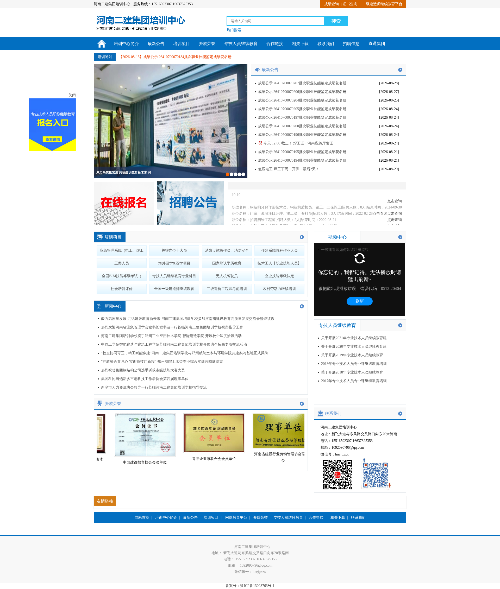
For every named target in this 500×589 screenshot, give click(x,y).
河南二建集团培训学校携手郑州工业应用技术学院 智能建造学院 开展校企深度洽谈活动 (171, 336)
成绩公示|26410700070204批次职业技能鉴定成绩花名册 (302, 100)
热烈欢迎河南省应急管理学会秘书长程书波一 (127, 172)
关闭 (44, 116)
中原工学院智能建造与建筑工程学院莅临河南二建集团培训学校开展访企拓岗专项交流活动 (174, 344)
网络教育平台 (236, 518)
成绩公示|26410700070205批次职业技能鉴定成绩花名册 (302, 109)
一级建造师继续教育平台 (382, 4)
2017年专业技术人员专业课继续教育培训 (354, 381)
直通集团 (376, 43)
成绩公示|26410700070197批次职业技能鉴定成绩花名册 (302, 117)
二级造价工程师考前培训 (227, 289)
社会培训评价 (122, 289)
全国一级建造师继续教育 (174, 289)
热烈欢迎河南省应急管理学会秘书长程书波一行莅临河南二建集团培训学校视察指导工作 (172, 327)
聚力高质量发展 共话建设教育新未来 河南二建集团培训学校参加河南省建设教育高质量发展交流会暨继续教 (187, 319)
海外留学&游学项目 (174, 263)
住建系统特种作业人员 (279, 250)
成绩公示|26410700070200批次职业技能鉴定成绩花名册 (302, 126)
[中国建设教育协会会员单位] (136, 456)
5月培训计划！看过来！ (162, 57)
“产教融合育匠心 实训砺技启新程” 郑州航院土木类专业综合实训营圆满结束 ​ (162, 362)
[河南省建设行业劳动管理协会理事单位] (274, 447)
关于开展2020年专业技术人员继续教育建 (354, 347)
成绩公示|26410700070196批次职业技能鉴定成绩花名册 (302, 135)
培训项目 (181, 43)
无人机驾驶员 (227, 276)
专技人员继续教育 (241, 43)
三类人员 (121, 263)
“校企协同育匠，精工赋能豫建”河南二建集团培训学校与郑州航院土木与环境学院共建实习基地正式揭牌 (184, 353)
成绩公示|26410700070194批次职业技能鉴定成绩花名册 (302, 160)
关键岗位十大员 (174, 250)
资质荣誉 (207, 43)
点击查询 (394, 205)
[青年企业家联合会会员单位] (205, 452)
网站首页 (142, 518)
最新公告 (156, 43)
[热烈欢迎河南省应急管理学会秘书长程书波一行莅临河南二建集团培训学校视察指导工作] (170, 121)
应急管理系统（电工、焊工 (121, 250)
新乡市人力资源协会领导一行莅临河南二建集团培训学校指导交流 (154, 387)
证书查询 (350, 4)
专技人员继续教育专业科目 (174, 276)
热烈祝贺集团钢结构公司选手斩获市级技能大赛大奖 (143, 370)
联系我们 (325, 43)
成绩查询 (331, 4)
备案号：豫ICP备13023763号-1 (250, 586)
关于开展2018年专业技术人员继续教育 (352, 372)
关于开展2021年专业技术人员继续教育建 (354, 338)
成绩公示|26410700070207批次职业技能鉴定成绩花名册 (302, 83)
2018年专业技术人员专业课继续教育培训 (354, 364)
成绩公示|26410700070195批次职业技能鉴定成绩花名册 (302, 152)
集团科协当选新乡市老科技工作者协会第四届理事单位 (145, 379)
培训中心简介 (126, 43)
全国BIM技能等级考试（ (121, 276)
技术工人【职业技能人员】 (279, 263)
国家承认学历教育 (226, 263)
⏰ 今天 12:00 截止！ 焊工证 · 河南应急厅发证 (295, 143)
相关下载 (300, 43)
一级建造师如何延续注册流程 (344, 250)
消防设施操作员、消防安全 (227, 250)
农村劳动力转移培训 (279, 289)
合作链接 (274, 43)
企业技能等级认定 (279, 276)
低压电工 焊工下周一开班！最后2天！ (288, 169)
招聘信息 (351, 43)
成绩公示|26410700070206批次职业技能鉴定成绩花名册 (302, 92)
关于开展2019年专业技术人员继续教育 (352, 355)
